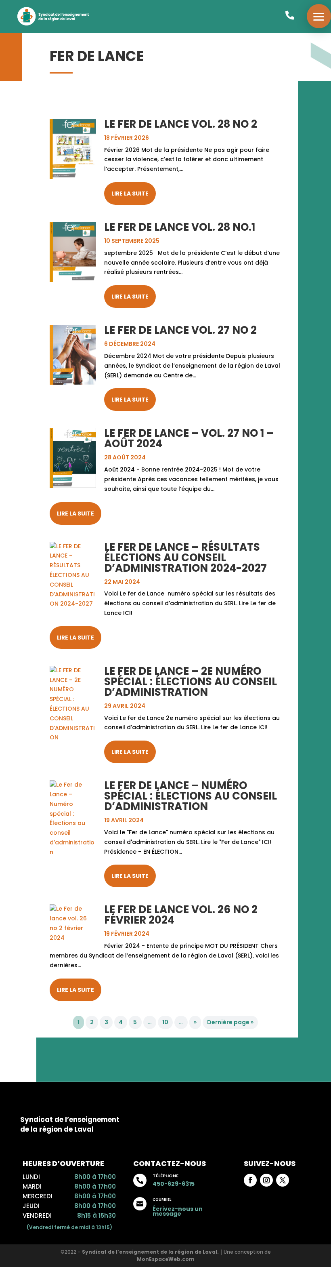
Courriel (162, 1199)
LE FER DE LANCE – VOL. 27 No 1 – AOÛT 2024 (189, 438)
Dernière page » (230, 1023)
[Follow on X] (282, 1180)
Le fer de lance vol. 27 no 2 (180, 330)
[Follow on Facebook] (250, 1180)
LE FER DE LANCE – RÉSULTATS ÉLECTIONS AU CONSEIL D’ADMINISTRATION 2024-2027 (185, 557)
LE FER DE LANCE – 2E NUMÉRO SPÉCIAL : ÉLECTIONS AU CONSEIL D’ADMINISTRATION (190, 681)
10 (165, 1023)
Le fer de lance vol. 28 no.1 (179, 227)
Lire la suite (130, 193)
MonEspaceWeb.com (166, 1259)
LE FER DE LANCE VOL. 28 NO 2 (180, 124)
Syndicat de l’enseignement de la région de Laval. (150, 1251)
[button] (319, 16)
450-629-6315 (174, 1184)
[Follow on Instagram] (266, 1180)
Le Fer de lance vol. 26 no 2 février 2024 (181, 914)
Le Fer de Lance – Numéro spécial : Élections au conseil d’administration (190, 796)
